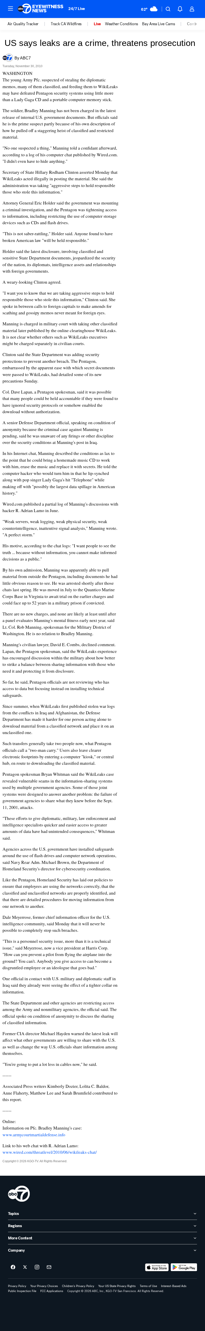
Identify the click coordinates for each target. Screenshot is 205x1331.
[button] (10, 8)
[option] (29, 24)
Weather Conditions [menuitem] (121, 24)
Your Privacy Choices (44, 1286)
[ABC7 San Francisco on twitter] (25, 1267)
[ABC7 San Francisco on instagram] (37, 1267)
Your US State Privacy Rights (117, 1286)
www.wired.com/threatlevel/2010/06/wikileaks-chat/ (49, 1152)
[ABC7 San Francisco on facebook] (13, 1267)
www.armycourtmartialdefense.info (33, 1135)
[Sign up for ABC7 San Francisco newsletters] (49, 1267)
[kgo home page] (19, 1194)
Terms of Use (148, 1286)
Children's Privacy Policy (78, 1286)
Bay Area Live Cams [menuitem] (158, 24)
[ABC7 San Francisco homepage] (40, 8)
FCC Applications (51, 1291)
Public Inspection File (22, 1291)
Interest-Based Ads (173, 1286)
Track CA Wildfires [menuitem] (66, 24)
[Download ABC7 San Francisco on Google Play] (184, 1267)
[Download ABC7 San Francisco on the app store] (157, 1267)
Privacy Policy (17, 1286)
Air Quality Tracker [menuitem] (23, 24)
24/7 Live (76, 8)
